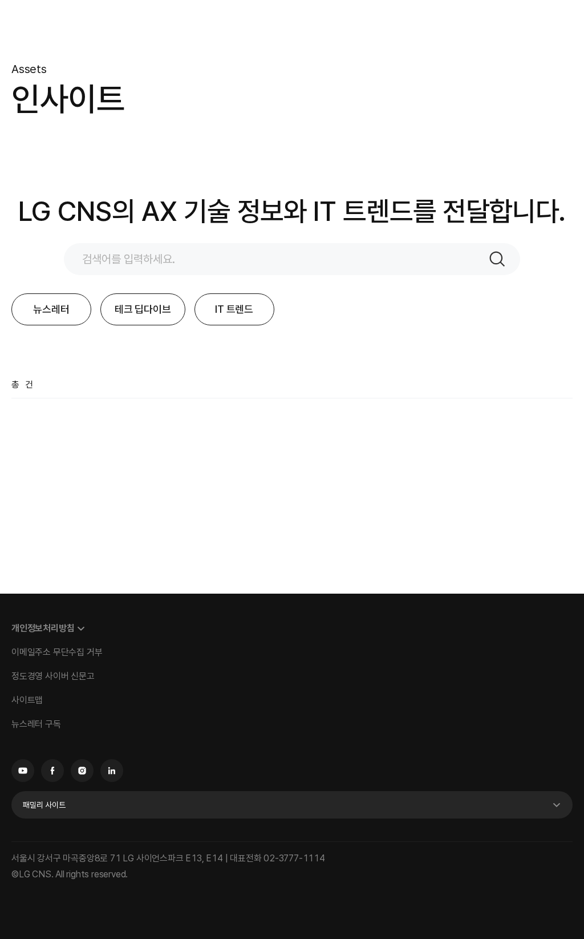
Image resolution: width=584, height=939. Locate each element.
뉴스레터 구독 (36, 724)
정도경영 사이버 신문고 (53, 676)
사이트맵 (27, 700)
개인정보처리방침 (42, 628)
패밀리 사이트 (44, 804)
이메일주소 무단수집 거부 (56, 652)
